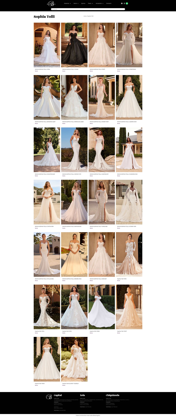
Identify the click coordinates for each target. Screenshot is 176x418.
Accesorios (99, 3)
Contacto (108, 3)
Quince (83, 3)
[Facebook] (122, 3)
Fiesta (89, 3)
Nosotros (66, 3)
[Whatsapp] (127, 3)
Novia (75, 3)
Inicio (85, 16)
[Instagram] (124, 3)
